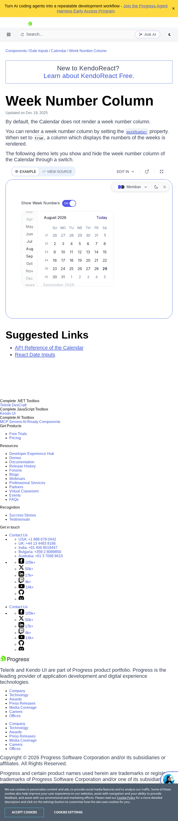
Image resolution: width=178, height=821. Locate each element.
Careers (15, 712)
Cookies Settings (68, 812)
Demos (15, 458)
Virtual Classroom (24, 491)
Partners (16, 487)
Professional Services (27, 483)
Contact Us (18, 535)
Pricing (15, 438)
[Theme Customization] (164, 187)
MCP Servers (11, 422)
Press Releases (22, 703)
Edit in (123, 172)
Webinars (17, 479)
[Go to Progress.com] (15, 661)
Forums (15, 470)
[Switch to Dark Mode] (156, 187)
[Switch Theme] (169, 34)
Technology (18, 695)
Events (15, 495)
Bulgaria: (40, 552)
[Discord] (21, 599)
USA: (37, 539)
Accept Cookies (24, 812)
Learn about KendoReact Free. (89, 75)
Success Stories (22, 515)
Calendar (58, 51)
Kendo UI (8, 413)
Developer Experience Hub (31, 454)
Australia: (41, 556)
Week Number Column (88, 51)
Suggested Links (47, 335)
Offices (15, 716)
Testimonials (19, 519)
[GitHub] (21, 594)
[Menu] (9, 34)
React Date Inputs (35, 355)
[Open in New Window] (147, 171)
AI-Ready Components (41, 422)
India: (38, 548)
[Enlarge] (161, 171)
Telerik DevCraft (13, 405)
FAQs (14, 499)
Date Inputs (38, 51)
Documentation (21, 462)
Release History (22, 466)
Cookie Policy (126, 798)
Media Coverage (23, 707)
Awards (15, 699)
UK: (37, 543)
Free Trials (18, 434)
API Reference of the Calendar (49, 348)
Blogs (14, 474)
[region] (89, 802)
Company (17, 691)
